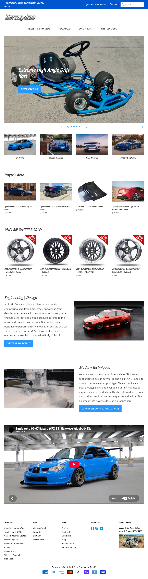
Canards (7, 547)
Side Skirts (9, 558)
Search (65, 528)
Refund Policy (68, 543)
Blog (64, 539)
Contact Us (66, 532)
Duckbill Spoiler (11, 539)
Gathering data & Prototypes (100, 408)
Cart (115, 4)
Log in (87, 4)
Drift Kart (86, 28)
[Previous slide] (61, 127)
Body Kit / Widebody (13, 543)
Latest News (125, 522)
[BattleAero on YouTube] (101, 529)
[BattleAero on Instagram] (96, 529)
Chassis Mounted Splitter (15, 535)
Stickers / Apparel (12, 555)
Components (9, 551)
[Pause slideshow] (142, 127)
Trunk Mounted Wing (13, 532)
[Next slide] (87, 127)
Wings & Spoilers (39, 28)
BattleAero (73, 567)
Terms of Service (69, 547)
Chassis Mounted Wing (14, 528)
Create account (100, 4)
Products (65, 28)
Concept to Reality (19, 343)
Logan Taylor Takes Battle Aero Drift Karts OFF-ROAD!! (130, 529)
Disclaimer (66, 535)
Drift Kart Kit (29, 89)
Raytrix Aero (109, 28)
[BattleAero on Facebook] (92, 529)
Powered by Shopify (87, 567)
